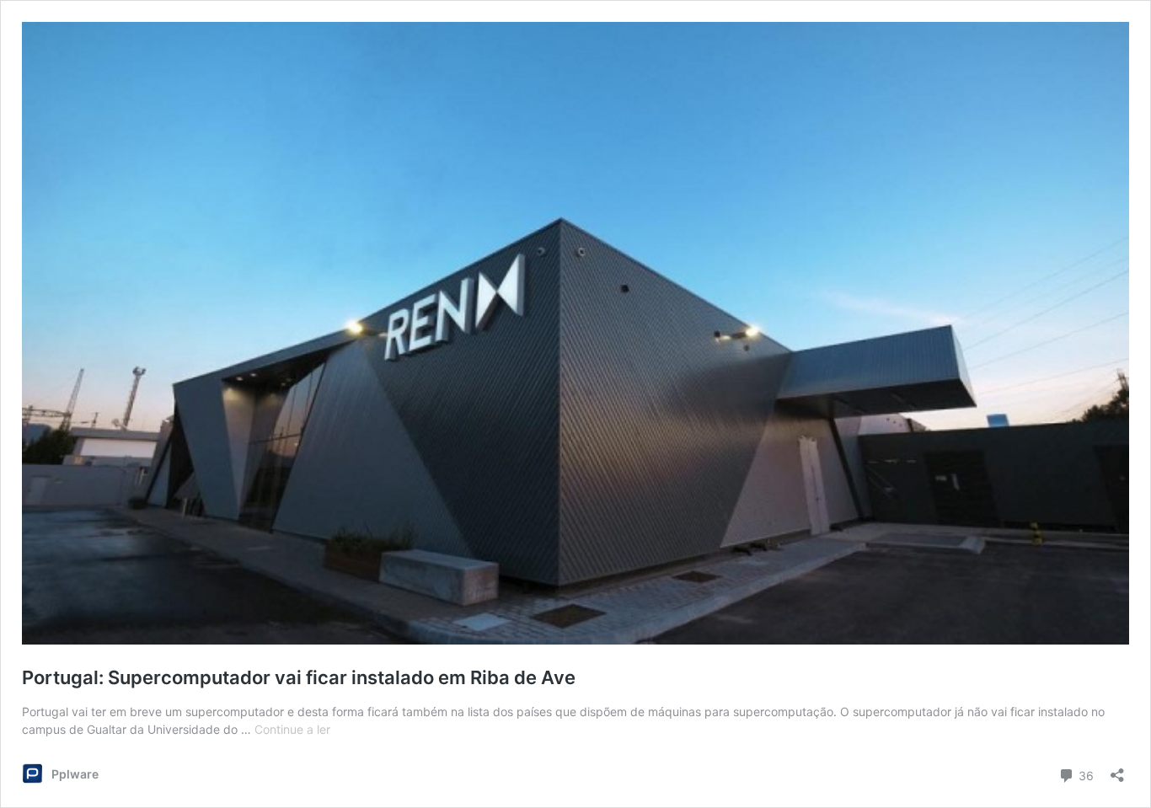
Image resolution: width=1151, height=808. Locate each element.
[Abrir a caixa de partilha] (1117, 770)
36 (1084, 774)
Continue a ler (292, 729)
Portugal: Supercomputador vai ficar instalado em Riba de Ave (299, 677)
